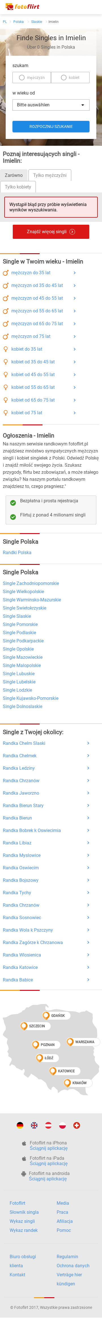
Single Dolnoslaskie (22, 706)
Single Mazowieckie (22, 657)
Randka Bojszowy (21, 880)
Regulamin (67, 1256)
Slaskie (36, 22)
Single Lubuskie (19, 673)
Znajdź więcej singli (47, 231)
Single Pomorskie (20, 624)
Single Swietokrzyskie (24, 608)
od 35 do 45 (37, 285)
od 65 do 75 (37, 323)
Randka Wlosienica (22, 955)
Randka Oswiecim (21, 867)
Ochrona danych (73, 1265)
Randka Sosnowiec (22, 917)
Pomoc (64, 1230)
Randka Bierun (17, 818)
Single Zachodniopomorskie (31, 583)
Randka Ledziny (19, 768)
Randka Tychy (17, 892)
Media (63, 1203)
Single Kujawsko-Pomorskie (30, 698)
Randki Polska (17, 552)
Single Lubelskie (19, 682)
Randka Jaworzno (21, 793)
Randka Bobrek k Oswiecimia (32, 830)
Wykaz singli (22, 1221)
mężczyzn (36, 77)
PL (5, 22)
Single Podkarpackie (23, 641)
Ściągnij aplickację (49, 1148)
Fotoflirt (17, 1203)
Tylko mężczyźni (50, 175)
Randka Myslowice (22, 855)
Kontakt (17, 1274)
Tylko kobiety (18, 187)
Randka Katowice (20, 967)
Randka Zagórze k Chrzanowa (33, 942)
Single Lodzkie (17, 690)
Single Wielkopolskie (23, 591)
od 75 (30, 336)
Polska (18, 22)
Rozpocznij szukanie (51, 126)
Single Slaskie (17, 616)
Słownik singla (24, 1212)
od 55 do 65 (37, 311)
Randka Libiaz (17, 843)
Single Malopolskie (22, 665)
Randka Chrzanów (21, 780)
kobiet (74, 77)
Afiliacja (65, 1221)
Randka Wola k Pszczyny (28, 930)
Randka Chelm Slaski (24, 743)
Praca (62, 1212)
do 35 (30, 272)
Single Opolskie (18, 649)
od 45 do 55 (37, 298)
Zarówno (14, 175)
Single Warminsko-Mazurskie (32, 599)
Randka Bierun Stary (23, 805)
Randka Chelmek (20, 755)
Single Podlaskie (19, 632)
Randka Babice (18, 980)
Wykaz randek (24, 1230)
